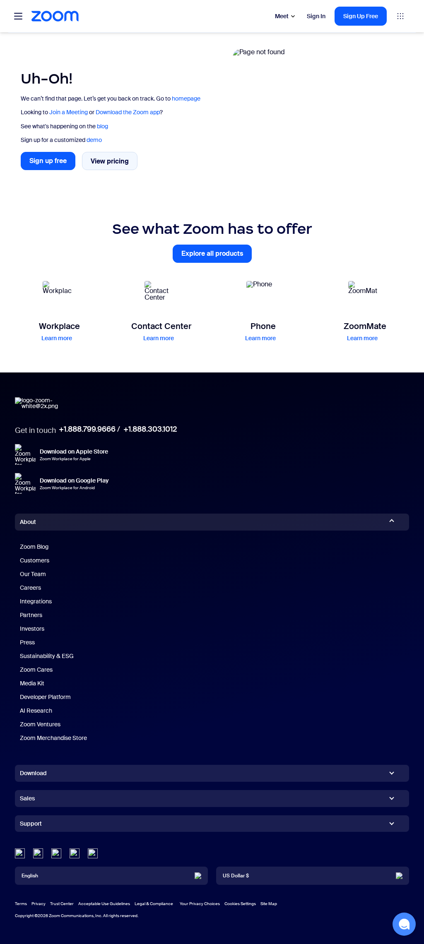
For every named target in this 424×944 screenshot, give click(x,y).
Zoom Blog (34, 546)
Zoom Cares (36, 669)
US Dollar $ (236, 875)
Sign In (316, 16)
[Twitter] (38, 853)
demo (94, 140)
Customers (34, 560)
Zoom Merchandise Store (53, 738)
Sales (27, 798)
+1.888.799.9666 (87, 429)
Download (33, 773)
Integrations (36, 601)
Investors (32, 628)
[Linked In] (20, 853)
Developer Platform (45, 697)
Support (31, 825)
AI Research (36, 710)
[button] (404, 924)
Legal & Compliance (154, 903)
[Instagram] (93, 853)
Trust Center (62, 903)
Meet (282, 16)
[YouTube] (56, 853)
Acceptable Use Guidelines (104, 903)
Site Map (268, 903)
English (30, 875)
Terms (21, 903)
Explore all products (216, 256)
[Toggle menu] (18, 16)
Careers (30, 587)
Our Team (33, 574)
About (28, 522)
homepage (186, 98)
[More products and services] (400, 16)
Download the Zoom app (128, 112)
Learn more (56, 338)
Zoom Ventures (40, 724)
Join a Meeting (68, 112)
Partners (31, 615)
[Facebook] (75, 853)
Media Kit (32, 683)
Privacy (38, 903)
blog (102, 126)
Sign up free (52, 163)
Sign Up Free (360, 16)
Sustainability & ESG (47, 656)
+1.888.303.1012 (150, 429)
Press (27, 642)
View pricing (114, 163)
